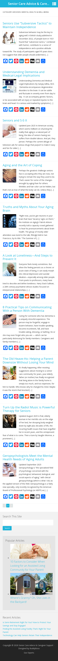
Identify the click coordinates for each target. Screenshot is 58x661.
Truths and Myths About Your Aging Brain (28, 208)
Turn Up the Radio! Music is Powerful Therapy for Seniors (29, 409)
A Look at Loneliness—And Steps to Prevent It (27, 257)
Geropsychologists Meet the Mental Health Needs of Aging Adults (28, 457)
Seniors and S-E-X (15, 120)
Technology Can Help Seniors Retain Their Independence (27, 635)
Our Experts (29, 652)
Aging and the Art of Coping (22, 165)
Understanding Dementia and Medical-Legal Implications (24, 73)
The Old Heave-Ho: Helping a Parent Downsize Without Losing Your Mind (28, 360)
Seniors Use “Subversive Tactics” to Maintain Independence (27, 25)
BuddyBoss (35, 648)
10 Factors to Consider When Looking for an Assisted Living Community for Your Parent (27, 566)
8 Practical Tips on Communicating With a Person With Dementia (27, 309)
